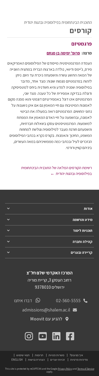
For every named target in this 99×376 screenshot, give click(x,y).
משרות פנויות (56, 355)
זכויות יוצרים (57, 359)
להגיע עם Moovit (46, 319)
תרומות (39, 355)
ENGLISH (17, 359)
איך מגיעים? (76, 355)
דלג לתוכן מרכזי (81, 4)
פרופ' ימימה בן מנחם (63, 53)
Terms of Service (85, 368)
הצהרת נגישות (36, 359)
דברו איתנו (23, 300)
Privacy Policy (65, 368)
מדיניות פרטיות (79, 359)
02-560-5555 (68, 300)
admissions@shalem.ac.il (46, 310)
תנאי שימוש (23, 355)
